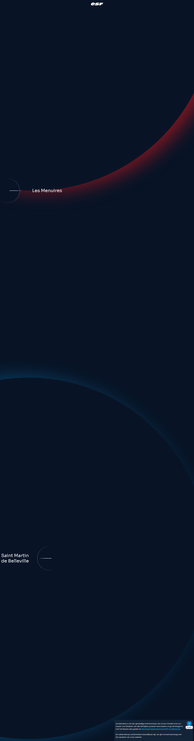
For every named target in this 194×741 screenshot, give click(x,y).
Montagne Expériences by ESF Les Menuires (161, 729)
